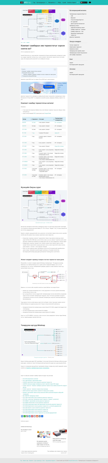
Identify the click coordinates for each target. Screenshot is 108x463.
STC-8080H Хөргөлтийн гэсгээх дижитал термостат (36, 402)
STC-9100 (24, 168)
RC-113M (24, 132)
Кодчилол (34, 119)
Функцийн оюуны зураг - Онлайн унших (44, 222)
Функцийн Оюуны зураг (28, 72)
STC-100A (24, 129)
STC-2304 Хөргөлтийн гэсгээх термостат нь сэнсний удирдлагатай (39, 412)
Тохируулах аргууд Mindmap (29, 76)
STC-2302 (24, 149)
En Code (33, 122)
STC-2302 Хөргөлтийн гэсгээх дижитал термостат (35, 409)
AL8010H (24, 125)
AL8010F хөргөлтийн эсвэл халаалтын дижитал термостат (37, 382)
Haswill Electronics (73, 460)
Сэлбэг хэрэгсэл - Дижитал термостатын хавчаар (35, 389)
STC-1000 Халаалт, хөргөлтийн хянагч (32, 380)
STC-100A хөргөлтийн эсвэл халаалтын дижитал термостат (38, 397)
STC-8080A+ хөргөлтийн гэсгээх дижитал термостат (36, 401)
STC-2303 (24, 153)
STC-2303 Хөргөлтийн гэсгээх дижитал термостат (35, 411)
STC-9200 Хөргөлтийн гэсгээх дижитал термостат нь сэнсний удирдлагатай (42, 406)
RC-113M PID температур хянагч (31, 395)
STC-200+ (24, 136)
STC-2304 (24, 156)
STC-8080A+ (25, 161)
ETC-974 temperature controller (30, 378)
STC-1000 (24, 142)
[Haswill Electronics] (26, 2)
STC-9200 (24, 174)
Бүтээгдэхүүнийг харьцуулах (77, 64)
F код (33, 132)
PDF (35, 113)
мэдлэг (27, 421)
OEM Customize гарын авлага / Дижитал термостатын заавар (38, 390)
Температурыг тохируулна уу (59, 119)
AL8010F (24, 122)
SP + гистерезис (58, 122)
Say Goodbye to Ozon (26, 429)
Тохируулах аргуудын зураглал (40, 357)
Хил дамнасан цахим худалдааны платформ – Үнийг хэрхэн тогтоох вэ (43, 443)
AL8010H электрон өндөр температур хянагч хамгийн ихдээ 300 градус (41, 384)
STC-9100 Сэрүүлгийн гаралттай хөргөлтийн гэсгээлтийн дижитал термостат (42, 404)
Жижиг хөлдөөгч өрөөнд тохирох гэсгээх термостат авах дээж (40, 74)
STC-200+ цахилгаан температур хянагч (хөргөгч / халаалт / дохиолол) (41, 399)
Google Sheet (47, 113)
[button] (54, 69)
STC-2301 (24, 146)
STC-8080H (24, 165)
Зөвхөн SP (57, 132)
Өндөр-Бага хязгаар (59, 146)
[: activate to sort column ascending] (31, 119)
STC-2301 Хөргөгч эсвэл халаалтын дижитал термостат (37, 407)
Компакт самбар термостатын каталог (32, 71)
